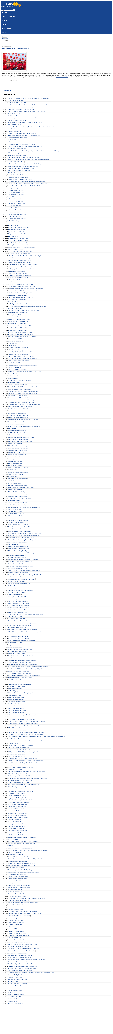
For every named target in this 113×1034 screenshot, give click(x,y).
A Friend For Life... (12, 992)
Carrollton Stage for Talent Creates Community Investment (23, 264)
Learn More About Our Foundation (16, 129)
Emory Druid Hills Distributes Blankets (17, 395)
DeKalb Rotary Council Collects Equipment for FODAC (22, 865)
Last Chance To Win (13, 236)
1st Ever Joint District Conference (16, 988)
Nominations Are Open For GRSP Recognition (19, 227)
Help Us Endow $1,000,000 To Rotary (17, 983)
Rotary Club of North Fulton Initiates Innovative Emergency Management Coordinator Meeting (31, 972)
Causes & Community (8, 16)
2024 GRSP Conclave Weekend (15, 1003)
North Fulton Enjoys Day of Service (18, 273)
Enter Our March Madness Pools (16, 341)
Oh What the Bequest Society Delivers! (17, 120)
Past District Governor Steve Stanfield (17, 610)
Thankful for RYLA (13, 743)
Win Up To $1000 (12, 765)
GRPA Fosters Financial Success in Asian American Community (24, 157)
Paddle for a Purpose (13, 378)
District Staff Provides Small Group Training (19, 319)
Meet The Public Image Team (15, 124)
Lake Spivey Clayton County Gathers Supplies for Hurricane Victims (25, 725)
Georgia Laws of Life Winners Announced (19, 253)
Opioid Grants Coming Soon (16, 223)
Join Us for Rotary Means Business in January (19, 673)
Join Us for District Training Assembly (17, 299)
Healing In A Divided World (15, 819)
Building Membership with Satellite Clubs (18, 347)
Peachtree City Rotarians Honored (16, 653)
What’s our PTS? (12, 343)
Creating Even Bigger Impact (15, 852)
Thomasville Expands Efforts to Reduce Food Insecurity (21, 780)
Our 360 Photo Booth (14, 197)
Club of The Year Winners (15, 216)
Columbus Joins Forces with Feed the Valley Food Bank (22, 968)
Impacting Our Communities (15, 883)
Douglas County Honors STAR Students (19, 360)
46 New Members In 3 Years (16, 210)
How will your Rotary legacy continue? (17, 830)
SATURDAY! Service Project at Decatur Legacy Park (21, 719)
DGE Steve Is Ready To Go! (16, 201)
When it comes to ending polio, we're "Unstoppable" (21, 435)
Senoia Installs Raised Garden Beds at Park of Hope (21, 297)
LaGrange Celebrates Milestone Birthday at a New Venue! (22, 336)
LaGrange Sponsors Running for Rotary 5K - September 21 (22, 837)
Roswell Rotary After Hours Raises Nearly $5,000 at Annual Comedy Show (26, 959)
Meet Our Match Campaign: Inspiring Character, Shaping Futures (24, 872)
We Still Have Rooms (13, 470)
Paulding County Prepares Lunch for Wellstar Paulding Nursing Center (25, 146)
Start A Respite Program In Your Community (19, 170)
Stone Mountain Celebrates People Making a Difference (21, 247)
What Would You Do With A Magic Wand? (19, 915)
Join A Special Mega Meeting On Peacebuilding (19, 603)
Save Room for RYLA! (14, 907)
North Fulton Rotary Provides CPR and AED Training (21, 402)
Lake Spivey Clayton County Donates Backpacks (20, 964)
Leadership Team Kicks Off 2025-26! (17, 424)
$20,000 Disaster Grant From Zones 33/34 (18, 682)
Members (5, 32)
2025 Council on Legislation (15, 173)
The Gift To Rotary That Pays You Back (18, 817)
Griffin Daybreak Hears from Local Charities (19, 304)
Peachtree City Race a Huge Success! (17, 413)
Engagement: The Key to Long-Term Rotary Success (21, 411)
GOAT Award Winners (14, 212)
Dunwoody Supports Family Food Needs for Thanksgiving (22, 664)
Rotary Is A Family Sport (15, 188)
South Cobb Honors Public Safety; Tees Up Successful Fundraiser (24, 135)
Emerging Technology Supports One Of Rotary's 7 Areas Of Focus (25, 913)
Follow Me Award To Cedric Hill (17, 194)
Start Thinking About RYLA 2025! (16, 618)
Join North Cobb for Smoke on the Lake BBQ (20, 262)
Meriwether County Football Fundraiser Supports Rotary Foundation (25, 387)
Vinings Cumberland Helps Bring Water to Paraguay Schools (23, 752)
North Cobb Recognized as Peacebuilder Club (19, 380)
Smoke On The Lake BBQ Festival (16, 376)
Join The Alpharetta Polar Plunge (16, 756)
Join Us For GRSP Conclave (16, 100)
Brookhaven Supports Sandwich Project (18, 408)
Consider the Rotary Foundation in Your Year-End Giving (22, 660)
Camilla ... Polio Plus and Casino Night (17, 328)
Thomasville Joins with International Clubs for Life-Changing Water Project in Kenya (28, 159)
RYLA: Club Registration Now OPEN (17, 787)
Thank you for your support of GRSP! (18, 203)
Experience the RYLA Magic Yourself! (18, 277)
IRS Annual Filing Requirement (16, 828)
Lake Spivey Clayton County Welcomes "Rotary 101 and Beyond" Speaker (26, 111)
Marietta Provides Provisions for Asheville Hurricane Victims (23, 758)
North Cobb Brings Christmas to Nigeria (18, 415)
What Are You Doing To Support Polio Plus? (19, 885)
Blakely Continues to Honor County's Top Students (21, 356)
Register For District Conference (16, 699)
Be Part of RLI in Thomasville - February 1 (18, 634)
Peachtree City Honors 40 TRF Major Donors (20, 282)
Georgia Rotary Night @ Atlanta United (18, 354)
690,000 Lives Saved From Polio (16, 708)
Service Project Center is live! (15, 881)
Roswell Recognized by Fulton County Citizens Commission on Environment (27, 721)
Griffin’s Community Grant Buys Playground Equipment (21, 168)
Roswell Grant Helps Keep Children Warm (18, 671)
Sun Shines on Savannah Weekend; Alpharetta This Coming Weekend (25, 734)
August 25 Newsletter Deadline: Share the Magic (20, 970)
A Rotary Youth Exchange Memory (17, 754)
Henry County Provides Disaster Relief (17, 730)
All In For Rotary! (12, 476)
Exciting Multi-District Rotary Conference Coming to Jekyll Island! (24, 575)
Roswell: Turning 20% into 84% (16, 161)
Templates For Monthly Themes (16, 931)
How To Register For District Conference (18, 467)
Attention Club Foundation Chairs (16, 826)
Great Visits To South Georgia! (16, 349)
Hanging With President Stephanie (16, 701)
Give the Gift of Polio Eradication (16, 658)
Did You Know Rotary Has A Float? (17, 795)
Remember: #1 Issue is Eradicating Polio (18, 312)
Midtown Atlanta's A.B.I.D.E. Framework (18, 802)
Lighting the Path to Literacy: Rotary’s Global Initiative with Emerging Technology (28, 850)
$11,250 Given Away (14, 221)
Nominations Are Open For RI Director (17, 979)
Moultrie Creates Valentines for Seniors (17, 330)
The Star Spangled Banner (14, 594)
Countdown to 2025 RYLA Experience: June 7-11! (21, 179)
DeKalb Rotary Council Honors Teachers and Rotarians (22, 267)
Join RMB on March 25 (14, 363)
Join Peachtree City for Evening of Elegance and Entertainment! (23, 948)
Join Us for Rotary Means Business (16, 739)
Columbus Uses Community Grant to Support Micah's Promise (24, 258)
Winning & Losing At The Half (16, 474)
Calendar (4, 24)
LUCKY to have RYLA (15, 367)
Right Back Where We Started (15, 642)
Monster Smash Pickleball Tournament (17, 804)
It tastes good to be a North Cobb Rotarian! (19, 935)
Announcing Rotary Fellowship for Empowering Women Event (23, 310)
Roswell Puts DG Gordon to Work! (17, 647)
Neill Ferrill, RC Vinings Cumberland (17, 627)
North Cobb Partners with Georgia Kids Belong (19, 389)
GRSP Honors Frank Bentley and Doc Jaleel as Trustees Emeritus (24, 426)
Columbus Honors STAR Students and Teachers (20, 339)
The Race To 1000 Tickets (15, 937)
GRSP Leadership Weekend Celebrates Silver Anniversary (23, 365)
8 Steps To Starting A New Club (16, 452)
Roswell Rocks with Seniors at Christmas (18, 417)
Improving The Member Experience (17, 940)
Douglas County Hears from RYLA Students (19, 638)
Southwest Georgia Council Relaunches (18, 876)
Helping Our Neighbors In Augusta (17, 710)
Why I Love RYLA (13, 428)
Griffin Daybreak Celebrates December (17, 612)
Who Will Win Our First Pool (16, 920)
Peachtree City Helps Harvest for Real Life (18, 946)
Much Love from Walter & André (16, 994)
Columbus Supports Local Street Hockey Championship (22, 870)
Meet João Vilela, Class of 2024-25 (16, 616)
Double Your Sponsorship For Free (17, 933)
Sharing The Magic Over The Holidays (17, 599)
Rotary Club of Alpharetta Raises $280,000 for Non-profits (23, 358)
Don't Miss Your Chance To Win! (16, 432)
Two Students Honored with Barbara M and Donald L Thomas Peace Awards (27, 306)
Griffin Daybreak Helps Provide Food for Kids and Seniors (22, 966)
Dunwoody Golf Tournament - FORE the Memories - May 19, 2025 (24, 371)
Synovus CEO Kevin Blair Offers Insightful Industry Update (23, 400)
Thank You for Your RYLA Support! (17, 155)
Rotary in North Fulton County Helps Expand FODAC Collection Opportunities (27, 778)
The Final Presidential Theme (15, 990)
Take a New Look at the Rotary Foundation (18, 621)
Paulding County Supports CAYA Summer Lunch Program (22, 944)
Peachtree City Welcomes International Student (19, 856)
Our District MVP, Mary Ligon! (16, 207)
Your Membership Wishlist (14, 695)
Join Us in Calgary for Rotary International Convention (21, 776)
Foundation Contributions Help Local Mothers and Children (23, 317)
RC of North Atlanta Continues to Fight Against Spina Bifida (23, 841)
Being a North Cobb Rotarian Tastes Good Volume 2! (21, 950)
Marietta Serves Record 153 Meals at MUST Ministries (21, 640)
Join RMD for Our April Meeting (16, 249)
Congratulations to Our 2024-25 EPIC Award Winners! (21, 144)
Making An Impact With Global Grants (17, 454)
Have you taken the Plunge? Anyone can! (18, 636)
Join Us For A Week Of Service (16, 680)
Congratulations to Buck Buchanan (16, 645)
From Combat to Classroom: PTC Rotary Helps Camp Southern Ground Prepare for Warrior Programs (33, 126)
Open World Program (13, 981)
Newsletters (5, 38)
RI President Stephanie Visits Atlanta (18, 918)
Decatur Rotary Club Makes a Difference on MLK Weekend (23, 419)
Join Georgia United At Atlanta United (17, 459)
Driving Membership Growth (15, 975)
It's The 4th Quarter (13, 225)
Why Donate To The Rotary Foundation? (18, 439)
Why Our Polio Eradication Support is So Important (21, 284)
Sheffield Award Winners (14, 116)
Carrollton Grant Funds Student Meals (17, 137)
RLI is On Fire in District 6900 (16, 909)
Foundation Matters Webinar (15, 688)
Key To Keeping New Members (16, 712)
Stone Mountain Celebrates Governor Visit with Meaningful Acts (24, 404)
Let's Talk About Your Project (16, 924)
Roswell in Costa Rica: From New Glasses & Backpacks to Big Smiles (26, 256)
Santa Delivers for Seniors (14, 382)
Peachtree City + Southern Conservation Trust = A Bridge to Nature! (25, 859)
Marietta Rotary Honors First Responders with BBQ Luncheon (23, 763)
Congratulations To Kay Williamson (17, 218)
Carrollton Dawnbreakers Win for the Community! (20, 332)
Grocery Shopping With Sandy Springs (17, 878)
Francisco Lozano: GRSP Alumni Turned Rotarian (20, 832)
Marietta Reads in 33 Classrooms (17, 271)
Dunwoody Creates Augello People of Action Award (21, 955)
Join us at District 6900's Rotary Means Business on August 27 (24, 902)
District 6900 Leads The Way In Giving (18, 448)
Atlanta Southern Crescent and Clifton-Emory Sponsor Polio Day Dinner (26, 732)
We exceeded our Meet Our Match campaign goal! (20, 693)
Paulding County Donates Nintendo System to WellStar (21, 863)
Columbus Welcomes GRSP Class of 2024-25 (20, 900)
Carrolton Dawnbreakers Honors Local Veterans (20, 677)
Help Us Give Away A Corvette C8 (16, 808)
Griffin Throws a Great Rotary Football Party (19, 749)
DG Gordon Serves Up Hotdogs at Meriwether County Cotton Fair (24, 715)
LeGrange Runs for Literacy (15, 769)
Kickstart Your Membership (15, 131)
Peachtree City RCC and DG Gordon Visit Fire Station (21, 656)
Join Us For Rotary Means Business (17, 815)
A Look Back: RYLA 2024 (14, 996)
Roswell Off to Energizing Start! (16, 867)
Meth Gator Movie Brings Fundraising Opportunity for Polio (23, 723)
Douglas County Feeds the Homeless (18, 175)
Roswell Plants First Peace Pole (16, 905)
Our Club (4, 13)
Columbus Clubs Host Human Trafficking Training (20, 334)
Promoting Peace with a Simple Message (18, 177)
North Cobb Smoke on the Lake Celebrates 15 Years (21, 109)
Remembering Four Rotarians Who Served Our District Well (22, 629)
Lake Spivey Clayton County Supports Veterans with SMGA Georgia (25, 164)
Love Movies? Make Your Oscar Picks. (17, 450)
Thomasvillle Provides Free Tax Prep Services (20, 275)
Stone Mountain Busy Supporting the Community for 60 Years (23, 166)
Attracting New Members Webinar (16, 824)
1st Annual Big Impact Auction (16, 691)
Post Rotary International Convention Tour (18, 607)
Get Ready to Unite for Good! (15, 308)
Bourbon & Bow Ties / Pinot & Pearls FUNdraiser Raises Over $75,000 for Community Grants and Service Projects (36, 736)
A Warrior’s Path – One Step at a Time (17, 240)
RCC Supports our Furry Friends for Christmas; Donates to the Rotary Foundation (28, 666)
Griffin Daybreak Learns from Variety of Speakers (20, 767)
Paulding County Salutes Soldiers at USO (18, 245)
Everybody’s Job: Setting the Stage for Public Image (20, 107)
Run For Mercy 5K (13, 374)
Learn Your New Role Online (15, 977)
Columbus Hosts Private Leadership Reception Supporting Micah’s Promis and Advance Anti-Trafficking (33, 150)
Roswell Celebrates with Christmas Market (18, 398)
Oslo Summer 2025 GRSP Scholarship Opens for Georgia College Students (26, 669)
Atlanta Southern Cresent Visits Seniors (18, 321)
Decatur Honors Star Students (16, 280)
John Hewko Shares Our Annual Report (18, 601)
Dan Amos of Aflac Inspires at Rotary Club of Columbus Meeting (24, 675)
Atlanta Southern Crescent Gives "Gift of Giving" (20, 625)
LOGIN (3, 9)
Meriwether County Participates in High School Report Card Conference (26, 760)
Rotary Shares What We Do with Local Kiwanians (20, 406)
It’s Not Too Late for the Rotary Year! (17, 148)
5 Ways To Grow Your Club (15, 461)
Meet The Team (12, 926)
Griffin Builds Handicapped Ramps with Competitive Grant (22, 623)
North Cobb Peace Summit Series (16, 686)
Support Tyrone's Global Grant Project (17, 813)
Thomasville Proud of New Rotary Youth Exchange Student (22, 393)
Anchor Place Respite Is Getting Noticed (18, 238)
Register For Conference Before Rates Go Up (19, 472)
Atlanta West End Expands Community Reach (19, 773)
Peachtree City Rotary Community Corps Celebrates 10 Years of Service (26, 288)
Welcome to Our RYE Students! (16, 854)
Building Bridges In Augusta (15, 443)
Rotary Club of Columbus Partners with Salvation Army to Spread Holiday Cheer (28, 631)
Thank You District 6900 (14, 113)
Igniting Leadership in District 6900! (17, 430)
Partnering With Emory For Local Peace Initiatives (21, 352)
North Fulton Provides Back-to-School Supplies (19, 957)
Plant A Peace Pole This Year (15, 986)
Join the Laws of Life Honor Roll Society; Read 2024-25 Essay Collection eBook (28, 183)
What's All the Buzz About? (15, 728)
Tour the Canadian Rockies (14, 456)
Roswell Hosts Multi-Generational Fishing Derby (20, 649)
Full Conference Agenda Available (16, 229)
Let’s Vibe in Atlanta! (13, 301)
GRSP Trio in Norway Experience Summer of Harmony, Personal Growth (27, 898)
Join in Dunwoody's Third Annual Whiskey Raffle (20, 745)
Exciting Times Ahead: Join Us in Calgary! (18, 961)
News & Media (6, 28)
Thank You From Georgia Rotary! (17, 199)
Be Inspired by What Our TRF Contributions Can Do (22, 286)
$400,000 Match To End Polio (16, 190)
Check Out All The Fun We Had (17, 192)
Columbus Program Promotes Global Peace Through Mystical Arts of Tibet (26, 771)
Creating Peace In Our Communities (17, 806)
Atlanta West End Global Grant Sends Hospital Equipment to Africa (24, 391)
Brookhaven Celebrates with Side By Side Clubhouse (22, 293)
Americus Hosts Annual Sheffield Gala (17, 861)
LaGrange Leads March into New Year (17, 953)
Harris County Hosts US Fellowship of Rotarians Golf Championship (25, 118)
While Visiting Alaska (13, 846)
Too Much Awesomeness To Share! (17, 369)
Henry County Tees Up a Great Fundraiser (18, 747)
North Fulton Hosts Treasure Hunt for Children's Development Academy (26, 741)
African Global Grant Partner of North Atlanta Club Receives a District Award (28, 105)
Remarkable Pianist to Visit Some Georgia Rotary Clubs (21, 843)
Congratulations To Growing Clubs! (17, 798)
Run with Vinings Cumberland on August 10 (19, 942)
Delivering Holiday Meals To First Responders (19, 597)
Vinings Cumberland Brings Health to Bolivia (20, 260)
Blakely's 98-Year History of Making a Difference (20, 848)
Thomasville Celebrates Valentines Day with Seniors (21, 325)
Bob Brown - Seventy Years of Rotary (17, 422)
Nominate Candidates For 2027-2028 (17, 874)
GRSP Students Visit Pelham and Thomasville (20, 251)
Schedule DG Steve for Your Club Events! (18, 142)
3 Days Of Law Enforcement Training (17, 446)
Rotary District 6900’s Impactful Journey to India (20, 441)
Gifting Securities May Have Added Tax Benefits (20, 684)
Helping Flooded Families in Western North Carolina (21, 437)
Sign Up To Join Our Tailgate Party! (17, 231)
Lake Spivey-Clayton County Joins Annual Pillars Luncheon (23, 269)
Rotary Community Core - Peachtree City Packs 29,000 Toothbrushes (25, 122)
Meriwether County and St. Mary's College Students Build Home (25, 291)
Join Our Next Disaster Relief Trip (16, 463)
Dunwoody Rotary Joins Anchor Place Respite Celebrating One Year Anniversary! (29, 98)
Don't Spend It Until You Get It (16, 922)
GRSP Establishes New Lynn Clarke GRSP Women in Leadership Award (27, 181)
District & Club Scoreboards (15, 929)
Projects (4, 20)
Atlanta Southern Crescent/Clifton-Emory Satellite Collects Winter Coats (25, 614)
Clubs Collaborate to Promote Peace (17, 651)
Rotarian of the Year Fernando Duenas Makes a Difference (23, 911)
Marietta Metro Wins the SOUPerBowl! (18, 295)
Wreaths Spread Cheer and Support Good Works (20, 662)
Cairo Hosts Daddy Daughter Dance (17, 323)
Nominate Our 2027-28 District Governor (18, 822)
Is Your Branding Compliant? (15, 889)
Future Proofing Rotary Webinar (16, 706)
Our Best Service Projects (15, 205)
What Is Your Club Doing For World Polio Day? (20, 800)
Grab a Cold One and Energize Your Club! (18, 782)
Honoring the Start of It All (15, 315)
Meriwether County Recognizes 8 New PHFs (19, 526)
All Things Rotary (12, 345)
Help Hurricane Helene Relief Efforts (17, 793)
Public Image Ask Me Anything (16, 697)
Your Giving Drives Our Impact (16, 704)
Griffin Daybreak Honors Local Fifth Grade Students (21, 102)
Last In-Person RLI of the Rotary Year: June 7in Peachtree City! (24, 186)
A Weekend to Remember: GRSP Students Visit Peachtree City (23, 784)
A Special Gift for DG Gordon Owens (17, 789)
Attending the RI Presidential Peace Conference (19, 242)
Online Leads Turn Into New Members (17, 894)
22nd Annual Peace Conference (16, 577)
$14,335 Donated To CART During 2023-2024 (19, 887)
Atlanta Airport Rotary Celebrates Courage (18, 153)
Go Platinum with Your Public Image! (18, 835)
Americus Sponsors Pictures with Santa (17, 384)
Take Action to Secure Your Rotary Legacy (18, 605)
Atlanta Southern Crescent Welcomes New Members (21, 791)
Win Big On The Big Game (15, 465)
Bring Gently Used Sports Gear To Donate (18, 234)
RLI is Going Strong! (13, 839)
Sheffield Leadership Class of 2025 (17, 214)
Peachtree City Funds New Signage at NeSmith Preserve (22, 133)
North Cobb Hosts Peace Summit (16, 717)
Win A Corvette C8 (12, 999)
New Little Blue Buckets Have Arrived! (17, 811)
